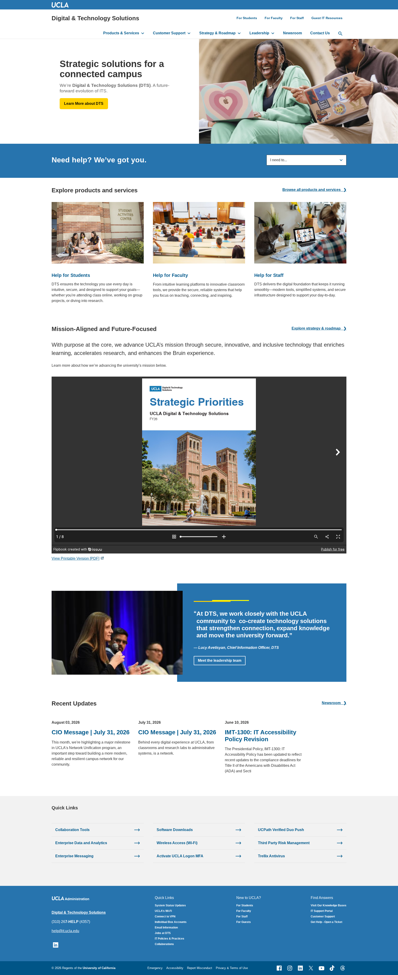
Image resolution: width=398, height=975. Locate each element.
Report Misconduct (199, 968)
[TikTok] (332, 968)
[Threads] (342, 968)
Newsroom (292, 33)
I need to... (278, 160)
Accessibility (174, 968)
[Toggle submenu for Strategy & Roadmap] (239, 33)
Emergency (155, 968)
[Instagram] (289, 968)
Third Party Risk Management (284, 843)
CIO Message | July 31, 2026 (90, 732)
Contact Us (320, 33)
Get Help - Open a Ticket (326, 922)
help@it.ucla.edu (65, 931)
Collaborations (164, 944)
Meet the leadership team (219, 660)
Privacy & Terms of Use (232, 968)
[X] (311, 968)
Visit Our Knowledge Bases (328, 905)
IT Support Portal (322, 911)
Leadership (259, 33)
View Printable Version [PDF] (75, 558)
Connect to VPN (165, 916)
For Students (247, 18)
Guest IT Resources (326, 18)
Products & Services (121, 33)
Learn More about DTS (83, 103)
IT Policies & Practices (169, 938)
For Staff (297, 18)
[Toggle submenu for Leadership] (272, 33)
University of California (99, 968)
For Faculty (274, 18)
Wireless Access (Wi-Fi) (177, 843)
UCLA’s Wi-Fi (163, 911)
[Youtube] (321, 968)
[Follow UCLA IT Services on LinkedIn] (55, 945)
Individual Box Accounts (171, 922)
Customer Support (169, 33)
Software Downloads (175, 830)
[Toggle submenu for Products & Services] (142, 33)
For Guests (243, 922)
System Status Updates (170, 905)
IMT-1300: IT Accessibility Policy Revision (260, 735)
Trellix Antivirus (271, 856)
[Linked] (300, 968)
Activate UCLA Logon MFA (180, 856)
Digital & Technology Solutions (95, 18)
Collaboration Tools (72, 830)
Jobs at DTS (163, 933)
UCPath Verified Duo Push (281, 830)
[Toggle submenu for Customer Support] (189, 33)
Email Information (166, 927)
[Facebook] (279, 968)
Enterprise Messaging (74, 856)
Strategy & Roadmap (217, 33)
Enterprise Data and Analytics (81, 843)
